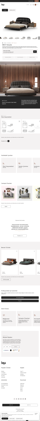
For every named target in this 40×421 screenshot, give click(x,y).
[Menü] (38, 5)
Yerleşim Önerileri (23, 372)
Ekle (35, 51)
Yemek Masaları (4, 374)
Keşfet (6, 206)
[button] (35, 37)
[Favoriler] (35, 5)
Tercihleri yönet (36, 414)
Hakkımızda (22, 383)
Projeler (20, 300)
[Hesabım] (31, 5)
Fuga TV (21, 371)
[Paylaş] (33, 5)
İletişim (21, 389)
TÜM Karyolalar (6, 279)
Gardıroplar (3, 377)
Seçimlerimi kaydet (19, 418)
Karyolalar (3, 375)
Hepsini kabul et (5, 418)
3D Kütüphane (22, 375)
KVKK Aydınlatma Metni (5, 416)
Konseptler (3, 387)
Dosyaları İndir (4, 141)
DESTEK (15, 346)
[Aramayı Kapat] (26, 5)
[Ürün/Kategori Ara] (29, 5)
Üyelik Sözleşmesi (20, 410)
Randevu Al (20, 235)
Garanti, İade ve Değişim (20, 411)
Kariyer (21, 387)
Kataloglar (22, 374)
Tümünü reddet (11, 418)
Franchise (22, 386)
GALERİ (5, 10)
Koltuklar (2, 371)
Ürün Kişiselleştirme (4, 383)
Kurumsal (20, 297)
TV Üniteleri (3, 372)
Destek (21, 390)
